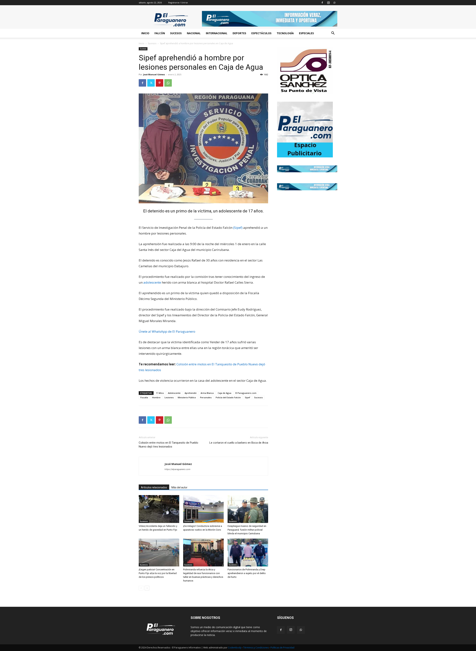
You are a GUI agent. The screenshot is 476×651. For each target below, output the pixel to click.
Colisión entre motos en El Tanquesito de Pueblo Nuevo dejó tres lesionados (168, 444)
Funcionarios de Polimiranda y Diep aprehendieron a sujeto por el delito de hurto (247, 573)
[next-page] (147, 588)
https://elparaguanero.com (177, 469)
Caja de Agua (224, 393)
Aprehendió (191, 393)
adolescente (152, 282)
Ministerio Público (187, 397)
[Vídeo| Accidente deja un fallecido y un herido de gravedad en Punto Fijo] (159, 509)
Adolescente (174, 393)
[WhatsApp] (334, 2)
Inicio (145, 33)
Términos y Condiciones (256, 647)
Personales (206, 397)
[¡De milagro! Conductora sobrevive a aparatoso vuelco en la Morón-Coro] (203, 509)
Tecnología (285, 33)
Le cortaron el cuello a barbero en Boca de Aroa (238, 442)
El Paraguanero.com (245, 393)
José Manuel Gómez (154, 74)
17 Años (160, 393)
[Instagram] (328, 2)
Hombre (156, 397)
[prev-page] (141, 588)
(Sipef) (237, 227)
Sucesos (176, 33)
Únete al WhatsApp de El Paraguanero (167, 331)
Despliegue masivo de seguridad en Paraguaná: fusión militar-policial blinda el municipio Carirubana (247, 530)
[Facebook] (322, 2)
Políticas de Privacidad (282, 647)
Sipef (247, 397)
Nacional (194, 33)
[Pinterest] (159, 83)
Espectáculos (261, 33)
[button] (332, 33)
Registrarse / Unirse (178, 2)
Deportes (239, 33)
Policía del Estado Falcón (228, 397)
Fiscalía (144, 397)
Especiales (306, 33)
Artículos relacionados (154, 487)
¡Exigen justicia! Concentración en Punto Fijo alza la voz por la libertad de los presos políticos (158, 573)
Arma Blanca (207, 393)
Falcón (160, 33)
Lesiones (169, 397)
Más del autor (179, 487)
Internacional (216, 33)
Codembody (235, 647)
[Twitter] (151, 83)
